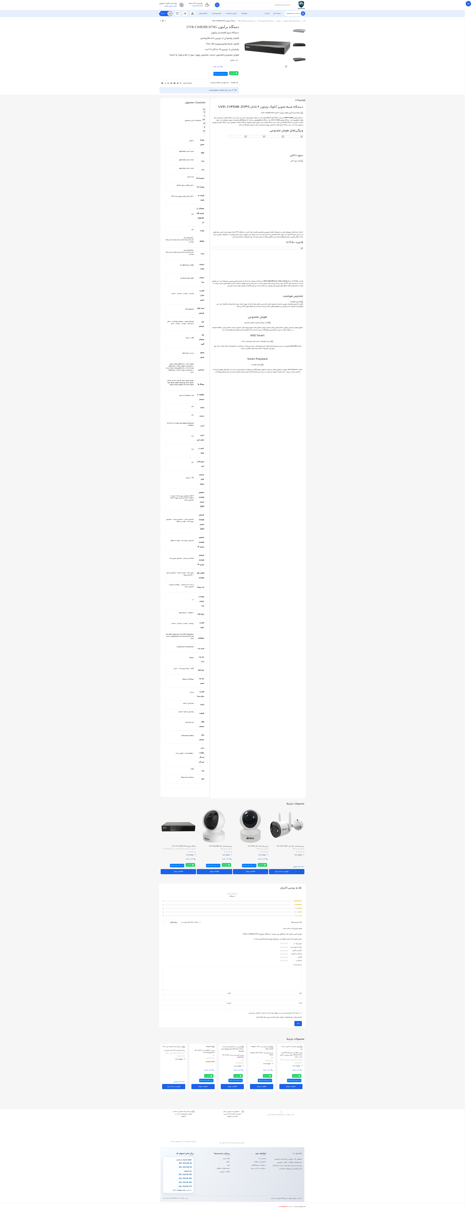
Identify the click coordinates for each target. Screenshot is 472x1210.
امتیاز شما (298, 944)
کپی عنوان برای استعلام (220, 74)
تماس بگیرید (216, 67)
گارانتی (299, 957)
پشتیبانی (299, 961)
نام (300, 1003)
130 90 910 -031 (185, 1174)
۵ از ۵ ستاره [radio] (281, 943)
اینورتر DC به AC (284, 1060)
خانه (304, 21)
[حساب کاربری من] (192, 13)
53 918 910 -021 (185, 1163)
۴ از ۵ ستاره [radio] (282, 943)
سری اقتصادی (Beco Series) (246, 21)
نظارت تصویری (225, 1171)
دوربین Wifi (296, 849)
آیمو (272, 1058)
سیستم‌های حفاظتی (223, 1168)
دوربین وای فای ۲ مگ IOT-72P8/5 (258, 846)
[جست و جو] (217, 5)
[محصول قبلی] (165, 21)
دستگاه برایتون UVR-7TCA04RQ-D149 (184, 846)
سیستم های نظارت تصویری (291, 21)
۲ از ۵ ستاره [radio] (286, 943)
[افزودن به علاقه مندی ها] (271, 823)
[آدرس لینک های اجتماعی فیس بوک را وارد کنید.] (180, 83)
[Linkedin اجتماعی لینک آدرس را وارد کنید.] (168, 83)
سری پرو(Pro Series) (169, 849)
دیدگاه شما (297, 965)
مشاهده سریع (271, 818)
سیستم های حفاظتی (178, 1053)
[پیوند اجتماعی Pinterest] (171, 83)
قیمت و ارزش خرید (296, 947)
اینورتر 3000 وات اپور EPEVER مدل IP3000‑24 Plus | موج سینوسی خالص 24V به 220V (291, 1055)
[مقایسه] (271, 812)
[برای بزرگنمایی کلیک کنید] (286, 66)
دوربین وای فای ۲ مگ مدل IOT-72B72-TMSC (290, 846)
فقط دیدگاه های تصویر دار (189, 922)
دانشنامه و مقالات (260, 1162)
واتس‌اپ (232, 73)
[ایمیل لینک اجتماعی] (174, 83)
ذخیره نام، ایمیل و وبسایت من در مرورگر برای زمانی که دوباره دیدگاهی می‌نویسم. (274, 1013)
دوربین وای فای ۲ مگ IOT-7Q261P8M (220, 846)
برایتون (278, 21)
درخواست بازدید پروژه (258, 1168)
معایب (229, 993)
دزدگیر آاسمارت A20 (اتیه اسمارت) (174, 1050)
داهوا (228, 1162)
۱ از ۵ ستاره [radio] (287, 943)
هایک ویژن (226, 1158)
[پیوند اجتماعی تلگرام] (162, 83)
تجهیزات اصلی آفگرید (296, 1060)
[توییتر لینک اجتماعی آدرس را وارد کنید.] (177, 83)
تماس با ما (262, 1158)
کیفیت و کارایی (297, 951)
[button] (286, 871)
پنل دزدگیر (168, 1053)
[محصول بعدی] (160, 21)
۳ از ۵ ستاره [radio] (284, 943)
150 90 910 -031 (185, 1178)
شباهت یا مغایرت (296, 954)
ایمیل (228, 1003)
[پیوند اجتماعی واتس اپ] (165, 83)
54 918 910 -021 (185, 1167)
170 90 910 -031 (185, 1186)
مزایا (300, 993)
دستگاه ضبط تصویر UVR (266, 21)
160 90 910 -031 (185, 1182)
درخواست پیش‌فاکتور (258, 1165)
